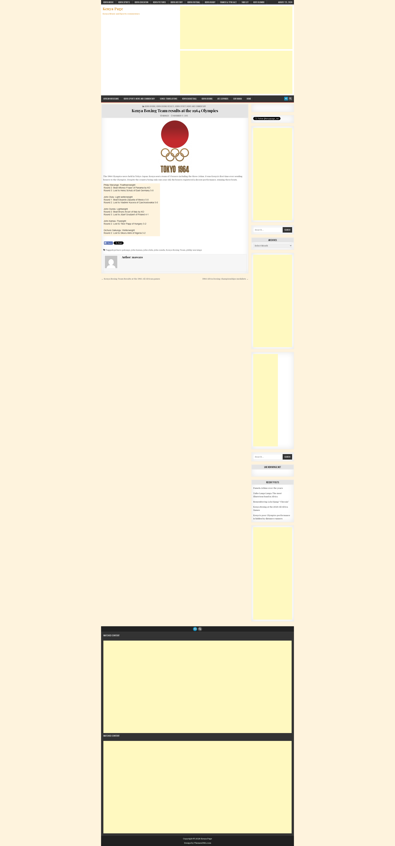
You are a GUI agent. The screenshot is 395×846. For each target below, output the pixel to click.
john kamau (136, 250)
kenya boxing (150, 106)
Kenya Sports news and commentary (139, 98)
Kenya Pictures (159, 2)
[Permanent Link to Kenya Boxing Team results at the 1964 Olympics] (175, 146)
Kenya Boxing (207, 98)
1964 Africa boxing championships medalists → (225, 279)
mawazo (165, 116)
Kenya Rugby (210, 2)
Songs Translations (168, 98)
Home (249, 98)
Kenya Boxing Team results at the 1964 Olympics (175, 110)
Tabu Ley (245, 2)
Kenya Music (108, 2)
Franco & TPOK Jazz (228, 2)
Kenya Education (141, 2)
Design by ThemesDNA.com (197, 843)
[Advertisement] (236, 27)
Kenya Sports (124, 2)
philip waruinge (194, 250)
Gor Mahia (237, 98)
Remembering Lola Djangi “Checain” (271, 502)
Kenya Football (193, 2)
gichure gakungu (122, 250)
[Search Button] (290, 98)
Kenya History (177, 2)
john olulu (148, 250)
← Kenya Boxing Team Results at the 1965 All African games (130, 279)
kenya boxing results (165, 106)
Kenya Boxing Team (175, 250)
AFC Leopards (222, 98)
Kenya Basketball (189, 98)
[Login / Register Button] (286, 98)
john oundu (159, 250)
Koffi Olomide (258, 2)
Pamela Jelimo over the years (268, 488)
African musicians (111, 98)
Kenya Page (113, 8)
